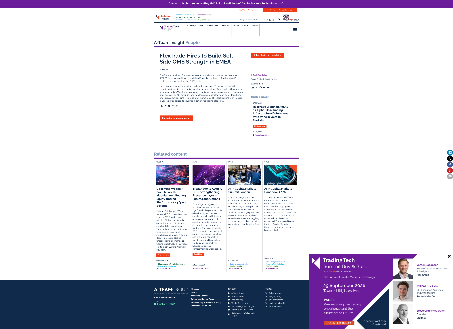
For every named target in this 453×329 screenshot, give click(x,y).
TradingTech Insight (204, 15)
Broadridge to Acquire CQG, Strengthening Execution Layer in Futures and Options (207, 193)
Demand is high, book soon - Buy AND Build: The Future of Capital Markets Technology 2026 (226, 3)
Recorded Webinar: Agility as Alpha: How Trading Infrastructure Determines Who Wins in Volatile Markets (270, 113)
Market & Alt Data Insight (185, 15)
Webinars (226, 25)
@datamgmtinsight (277, 303)
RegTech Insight (204, 20)
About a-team (247, 10)
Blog (201, 25)
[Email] (450, 176)
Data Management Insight (186, 20)
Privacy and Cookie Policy (202, 299)
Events (245, 25)
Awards (255, 25)
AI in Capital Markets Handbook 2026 (278, 190)
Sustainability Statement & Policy (206, 302)
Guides (236, 25)
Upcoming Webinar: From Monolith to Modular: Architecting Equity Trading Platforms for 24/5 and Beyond (171, 197)
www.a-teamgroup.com (164, 297)
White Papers (212, 25)
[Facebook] (450, 164)
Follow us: (264, 20)
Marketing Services (280, 10)
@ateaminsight (275, 293)
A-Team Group (237, 293)
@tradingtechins (276, 300)
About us (195, 289)
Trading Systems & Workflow (267, 79)
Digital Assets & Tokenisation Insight (189, 17)
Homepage (191, 25)
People (253, 79)
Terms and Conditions (201, 306)
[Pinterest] (450, 170)
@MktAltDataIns (275, 306)
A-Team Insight (237, 296)
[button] (226, 3)
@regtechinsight (276, 296)
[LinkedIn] (450, 153)
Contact (194, 292)
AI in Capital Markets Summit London (242, 190)
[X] (450, 159)
